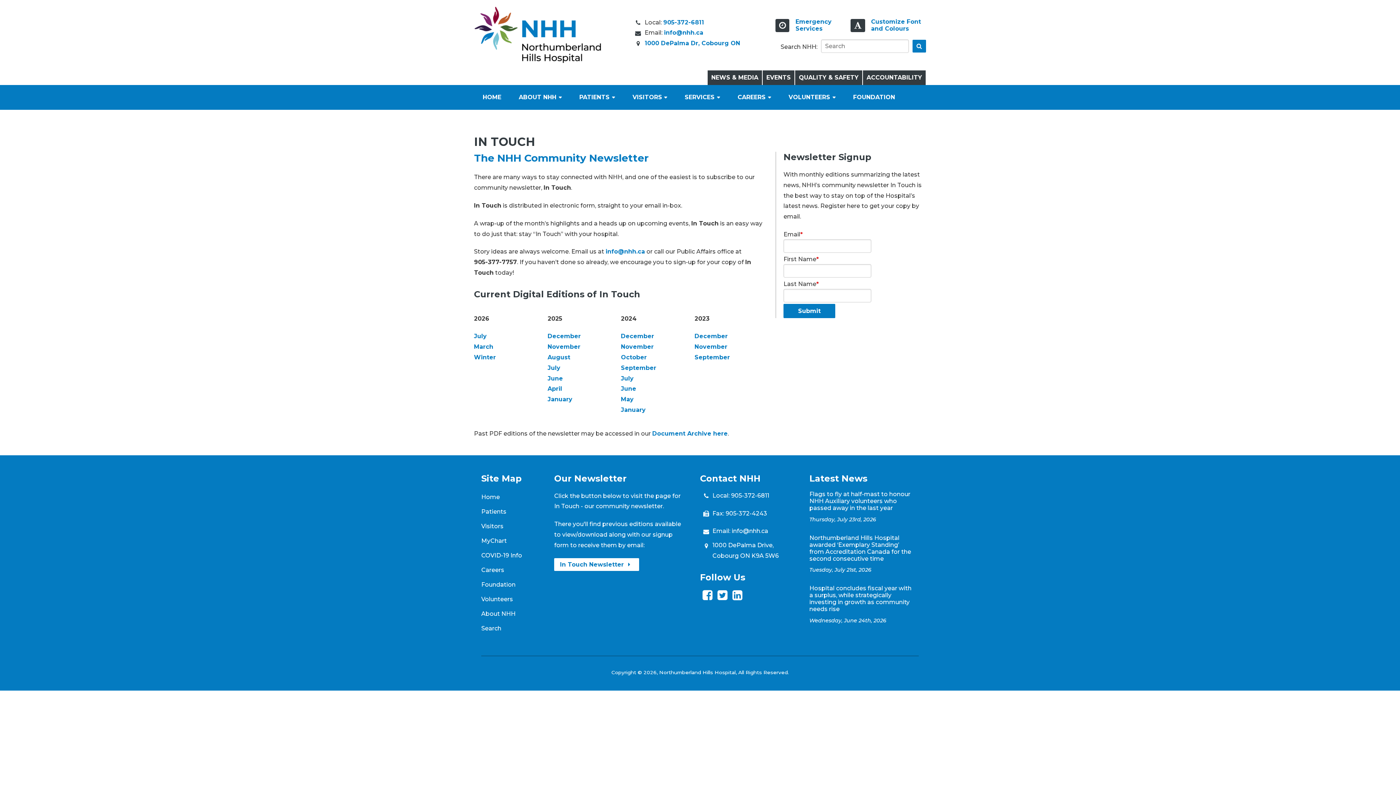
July (480, 336)
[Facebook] (707, 597)
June (555, 378)
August (559, 357)
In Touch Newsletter (593, 564)
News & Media (734, 77)
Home (492, 97)
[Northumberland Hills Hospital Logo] (538, 61)
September (638, 367)
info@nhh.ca (683, 32)
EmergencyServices (814, 25)
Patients (594, 97)
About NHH (537, 97)
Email (793, 234)
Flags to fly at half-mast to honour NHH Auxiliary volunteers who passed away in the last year (859, 501)
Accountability (894, 77)
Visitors (647, 97)
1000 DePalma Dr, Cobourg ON (692, 43)
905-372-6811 (683, 22)
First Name (801, 259)
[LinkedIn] (737, 597)
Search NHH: (799, 46)
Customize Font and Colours (896, 25)
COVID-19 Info (501, 555)
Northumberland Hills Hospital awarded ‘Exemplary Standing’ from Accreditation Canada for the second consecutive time (860, 548)
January (560, 399)
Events (778, 77)
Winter (485, 357)
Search (491, 628)
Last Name (801, 284)
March (483, 346)
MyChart (494, 540)
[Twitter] (722, 597)
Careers (752, 97)
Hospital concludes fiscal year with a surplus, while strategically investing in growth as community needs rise (860, 599)
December (564, 336)
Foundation (874, 97)
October (634, 357)
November (564, 346)
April (555, 388)
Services (700, 97)
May (627, 399)
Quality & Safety (829, 77)
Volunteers (809, 97)
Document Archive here (690, 433)
